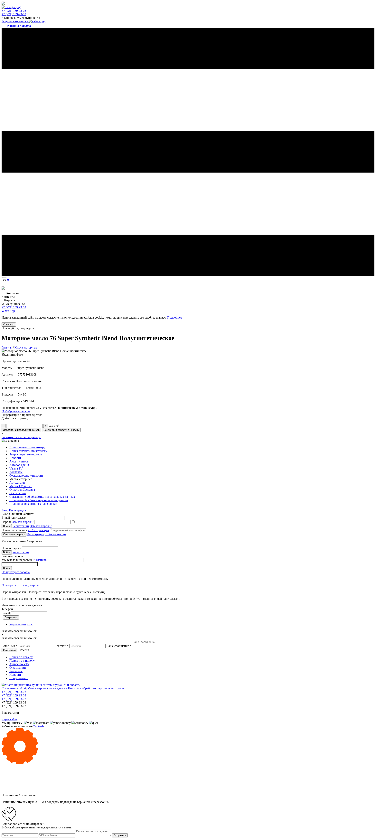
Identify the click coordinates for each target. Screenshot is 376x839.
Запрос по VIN (19, 664)
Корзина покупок (21, 624)
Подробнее (174, 317)
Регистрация (17, 510)
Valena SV (16, 468)
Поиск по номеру (21, 657)
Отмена (24, 650)
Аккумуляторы (19, 461)
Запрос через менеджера (25, 454)
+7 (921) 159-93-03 (14, 10)
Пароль (17, 522)
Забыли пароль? (22, 522)
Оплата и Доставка (22, 489)
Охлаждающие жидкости (26, 475)
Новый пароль (11, 548)
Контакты (16, 472)
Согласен (8, 324)
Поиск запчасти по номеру (27, 447)
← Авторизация (38, 530)
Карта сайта (9, 719)
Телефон (7, 609)
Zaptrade (38, 726)
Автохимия (17, 482)
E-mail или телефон (14, 517)
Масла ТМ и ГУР (20, 486)
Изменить (39, 560)
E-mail (6, 613)
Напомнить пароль (25, 530)
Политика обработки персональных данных (38, 500)
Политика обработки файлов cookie (33, 503)
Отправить (9, 650)
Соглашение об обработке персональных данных (42, 496)
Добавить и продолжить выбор (21, 429)
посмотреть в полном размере (21, 437)
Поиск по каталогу (22, 660)
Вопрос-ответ (18, 678)
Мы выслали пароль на (24, 560)
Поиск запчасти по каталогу (28, 450)
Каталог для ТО (20, 465)
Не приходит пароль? (16, 572)
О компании (17, 493)
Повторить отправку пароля (20, 585)
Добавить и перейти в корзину (61, 429)
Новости (15, 458)
